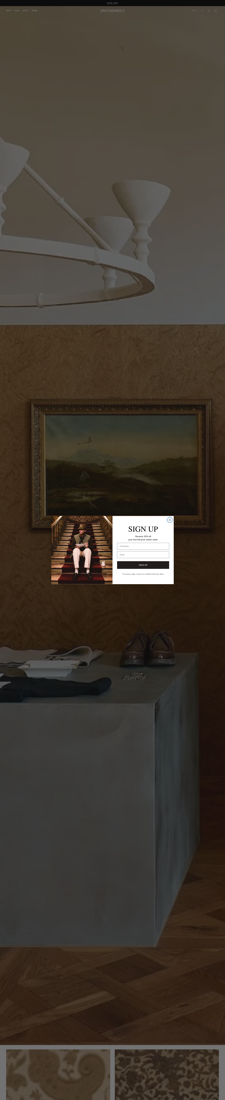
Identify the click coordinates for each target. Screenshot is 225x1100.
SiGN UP (143, 565)
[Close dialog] (169, 520)
